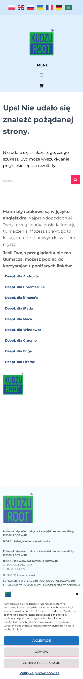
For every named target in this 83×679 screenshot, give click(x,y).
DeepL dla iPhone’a (21, 298)
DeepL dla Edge (18, 351)
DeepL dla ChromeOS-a (25, 287)
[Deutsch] (60, 9)
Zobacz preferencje (41, 663)
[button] (77, 594)
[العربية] (70, 9)
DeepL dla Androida (22, 276)
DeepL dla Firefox (20, 362)
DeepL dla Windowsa (23, 330)
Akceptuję (41, 640)
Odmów (42, 652)
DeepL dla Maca (18, 319)
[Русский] (32, 9)
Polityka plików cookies (39, 673)
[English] (22, 9)
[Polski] (13, 9)
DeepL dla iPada (19, 308)
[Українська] (41, 9)
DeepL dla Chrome (21, 340)
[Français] (51, 9)
